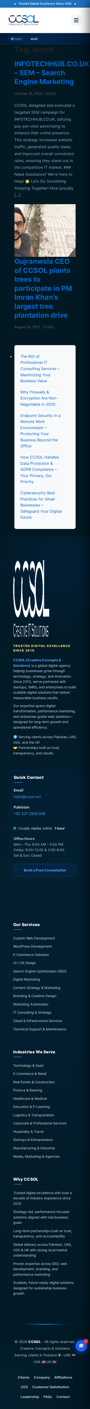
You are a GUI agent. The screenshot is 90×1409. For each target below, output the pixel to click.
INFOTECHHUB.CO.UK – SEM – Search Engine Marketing (51, 73)
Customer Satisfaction (50, 1387)
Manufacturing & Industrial (34, 1148)
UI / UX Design (24, 963)
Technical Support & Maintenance (39, 1029)
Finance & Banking (27, 1090)
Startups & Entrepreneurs (33, 1140)
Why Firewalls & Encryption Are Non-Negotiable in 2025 (39, 398)
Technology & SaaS (28, 1065)
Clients (24, 1377)
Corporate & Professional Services (39, 1123)
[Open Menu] (76, 20)
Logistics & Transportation (33, 1115)
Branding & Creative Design (34, 996)
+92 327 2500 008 (29, 813)
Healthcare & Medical (30, 1098)
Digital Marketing (26, 979)
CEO (24, 1387)
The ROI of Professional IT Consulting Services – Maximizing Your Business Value (40, 368)
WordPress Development (32, 946)
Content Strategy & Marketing (36, 988)
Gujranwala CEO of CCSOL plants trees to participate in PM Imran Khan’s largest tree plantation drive (43, 288)
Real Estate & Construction (34, 1082)
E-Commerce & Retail (29, 1074)
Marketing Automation (30, 1004)
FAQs (47, 1397)
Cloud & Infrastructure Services (37, 1021)
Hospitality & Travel (28, 1131)
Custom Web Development (34, 938)
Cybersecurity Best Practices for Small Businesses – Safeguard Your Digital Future (41, 505)
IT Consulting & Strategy (32, 1012)
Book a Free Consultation (45, 870)
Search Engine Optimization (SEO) (40, 971)
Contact (63, 1397)
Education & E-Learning (31, 1107)
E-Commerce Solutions (31, 955)
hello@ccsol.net (27, 796)
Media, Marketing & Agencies (36, 1156)
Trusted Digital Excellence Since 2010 (45, 3)
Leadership (30, 1397)
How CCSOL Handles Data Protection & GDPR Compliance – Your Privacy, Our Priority (39, 469)
